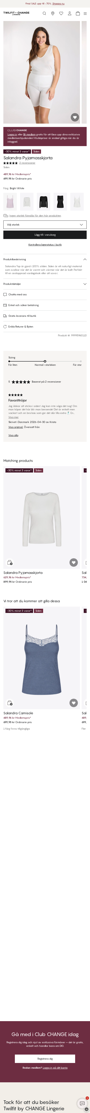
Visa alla (13, 435)
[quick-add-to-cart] (9, 562)
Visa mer (13, 417)
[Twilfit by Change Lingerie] (16, 13)
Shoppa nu (58, 3)
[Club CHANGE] (69, 13)
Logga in (12, 134)
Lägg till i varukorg (45, 234)
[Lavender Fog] (10, 202)
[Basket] (78, 13)
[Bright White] (26, 202)
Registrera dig (45, 1058)
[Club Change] (61, 13)
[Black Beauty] (43, 202)
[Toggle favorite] (75, 117)
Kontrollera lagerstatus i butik (45, 244)
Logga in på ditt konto (55, 1067)
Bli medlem (29, 134)
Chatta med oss (17, 294)
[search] (44, 13)
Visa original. (15, 427)
